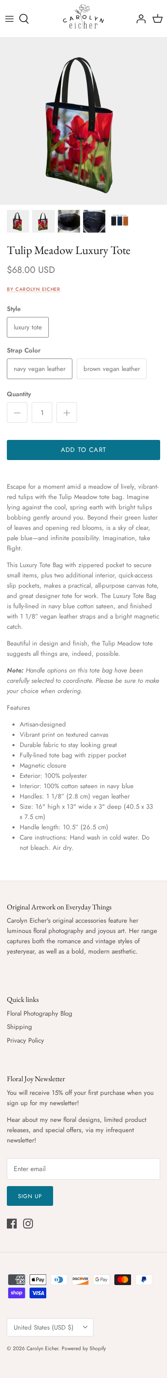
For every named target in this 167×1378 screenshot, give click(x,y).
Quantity (19, 394)
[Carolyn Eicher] (83, 18)
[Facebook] (12, 1224)
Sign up (30, 1196)
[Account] (138, 18)
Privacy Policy (25, 1040)
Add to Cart (83, 449)
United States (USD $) (44, 1327)
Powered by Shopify (84, 1348)
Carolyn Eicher (42, 1348)
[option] (83, 121)
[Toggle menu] (9, 18)
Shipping (19, 1026)
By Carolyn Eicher (33, 289)
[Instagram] (28, 1224)
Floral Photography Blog (39, 1013)
